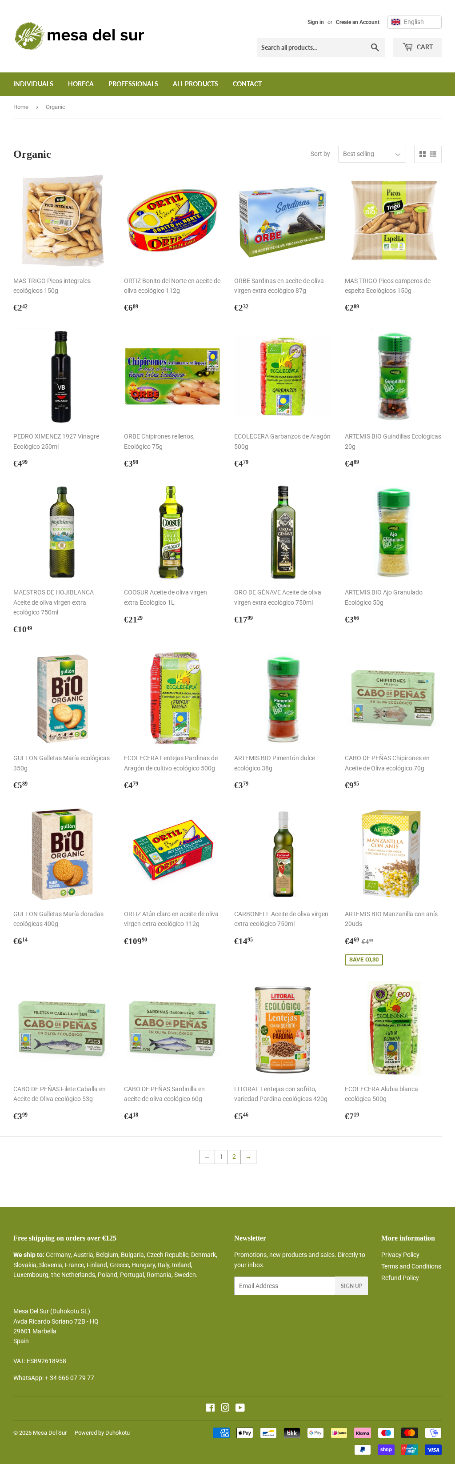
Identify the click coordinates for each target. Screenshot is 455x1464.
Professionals (133, 84)
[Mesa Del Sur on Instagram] (225, 1408)
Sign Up (351, 1286)
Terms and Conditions (411, 1266)
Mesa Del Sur (50, 1432)
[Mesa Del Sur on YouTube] (240, 1408)
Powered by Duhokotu (102, 1432)
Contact (247, 84)
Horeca (81, 84)
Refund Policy (400, 1277)
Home (20, 107)
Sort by (320, 153)
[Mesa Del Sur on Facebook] (210, 1408)
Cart (424, 47)
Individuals (33, 84)
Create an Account (357, 22)
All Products (195, 84)
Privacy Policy (400, 1254)
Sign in (315, 22)
